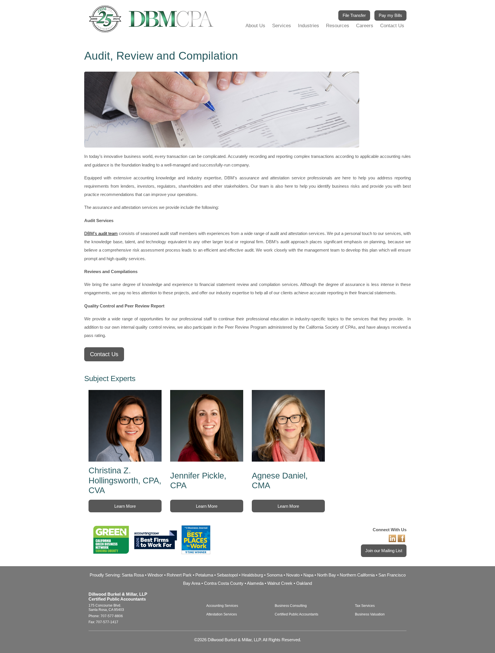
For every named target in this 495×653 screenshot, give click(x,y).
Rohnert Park (179, 574)
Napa (308, 574)
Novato (293, 574)
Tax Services (365, 606)
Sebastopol (227, 574)
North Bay (326, 574)
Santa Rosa (133, 574)
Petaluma (204, 574)
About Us (255, 25)
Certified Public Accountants (296, 614)
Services (281, 25)
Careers (364, 25)
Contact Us (392, 25)
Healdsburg (252, 574)
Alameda (255, 583)
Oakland (304, 583)
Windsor (155, 574)
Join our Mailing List (383, 550)
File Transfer (354, 15)
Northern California (357, 574)
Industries (308, 25)
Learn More (125, 506)
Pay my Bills (390, 15)
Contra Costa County (223, 583)
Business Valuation (370, 614)
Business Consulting (291, 606)
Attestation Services (221, 614)
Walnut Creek (279, 583)
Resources (337, 25)
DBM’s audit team (101, 233)
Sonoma (274, 574)
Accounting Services (222, 606)
